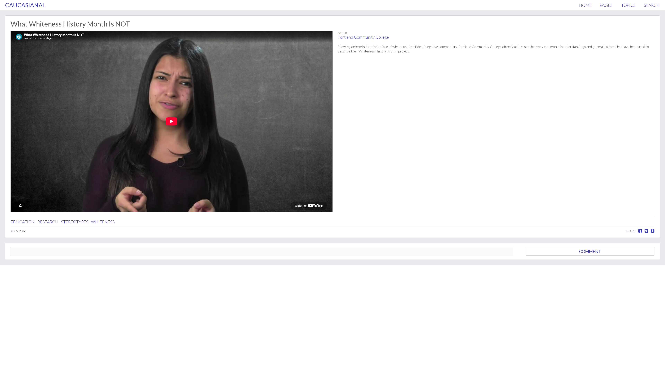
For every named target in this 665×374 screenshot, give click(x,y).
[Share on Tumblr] (652, 231)
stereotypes (74, 221)
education (23, 221)
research (47, 221)
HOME (585, 5)
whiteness (103, 221)
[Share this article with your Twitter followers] (646, 231)
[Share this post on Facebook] (640, 231)
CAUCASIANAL (25, 5)
